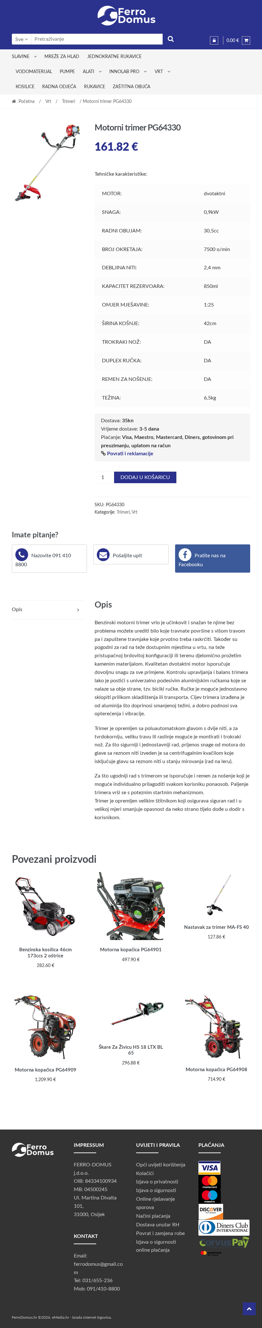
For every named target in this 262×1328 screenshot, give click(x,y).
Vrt (159, 72)
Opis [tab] (17, 609)
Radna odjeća (59, 87)
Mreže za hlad (61, 57)
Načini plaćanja (153, 1216)
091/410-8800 (103, 1288)
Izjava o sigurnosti (156, 1190)
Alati (88, 72)
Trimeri (68, 101)
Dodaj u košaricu (145, 477)
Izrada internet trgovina (91, 1317)
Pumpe (67, 72)
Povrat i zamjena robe (160, 1233)
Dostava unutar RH (157, 1224)
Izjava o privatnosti (157, 1181)
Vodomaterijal (34, 72)
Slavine (20, 57)
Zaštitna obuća (131, 87)
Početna (27, 101)
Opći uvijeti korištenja (160, 1164)
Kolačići (145, 1173)
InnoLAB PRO (124, 72)
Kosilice (25, 87)
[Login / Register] (214, 40)
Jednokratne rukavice (114, 57)
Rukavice (94, 87)
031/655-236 (97, 1280)
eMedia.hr (60, 1317)
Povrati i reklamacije (130, 453)
